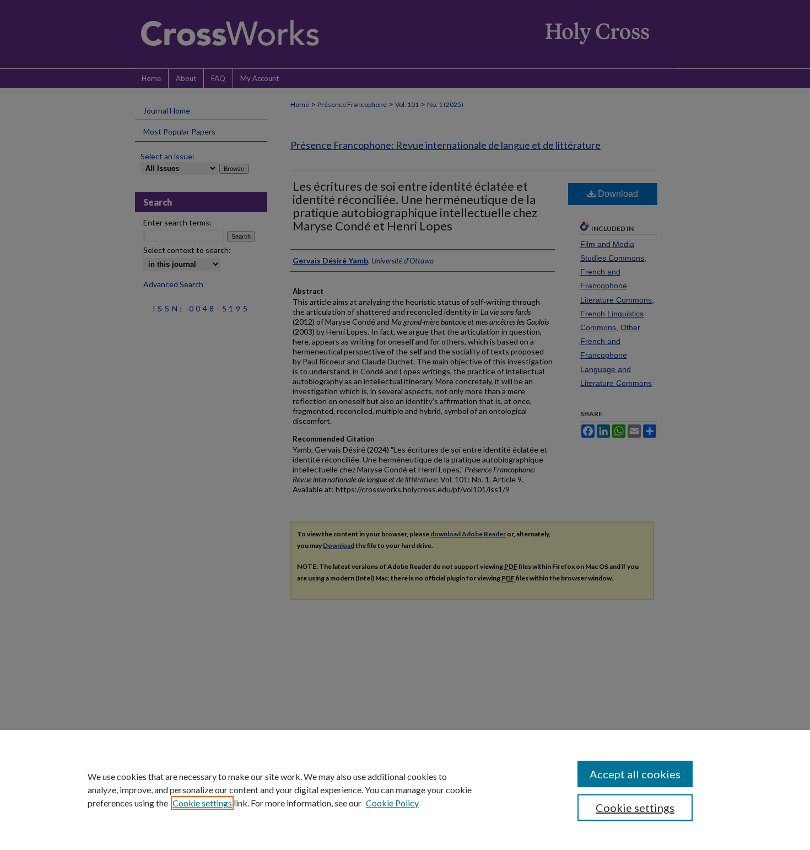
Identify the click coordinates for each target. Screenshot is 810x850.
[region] (405, 789)
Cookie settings (202, 803)
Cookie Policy (392, 803)
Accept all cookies (635, 774)
